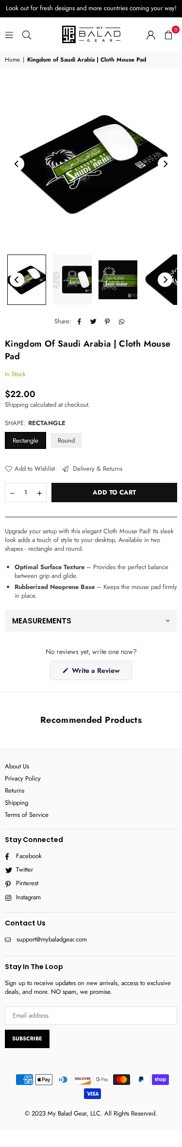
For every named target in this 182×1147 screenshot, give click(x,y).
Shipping (16, 404)
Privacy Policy (23, 778)
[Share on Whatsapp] (121, 321)
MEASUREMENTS (41, 621)
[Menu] (9, 34)
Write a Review (101, 672)
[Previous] (17, 164)
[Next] (165, 164)
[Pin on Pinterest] (107, 321)
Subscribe (27, 1038)
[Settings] (151, 34)
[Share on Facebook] (79, 321)
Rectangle (25, 440)
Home (12, 60)
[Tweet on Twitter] (93, 321)
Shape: (35, 423)
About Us (17, 766)
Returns (14, 790)
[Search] (26, 34)
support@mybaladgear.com (52, 939)
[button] (168, 34)
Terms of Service (27, 814)
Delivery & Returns (96, 468)
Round (66, 440)
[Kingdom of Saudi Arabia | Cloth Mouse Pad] (27, 279)
